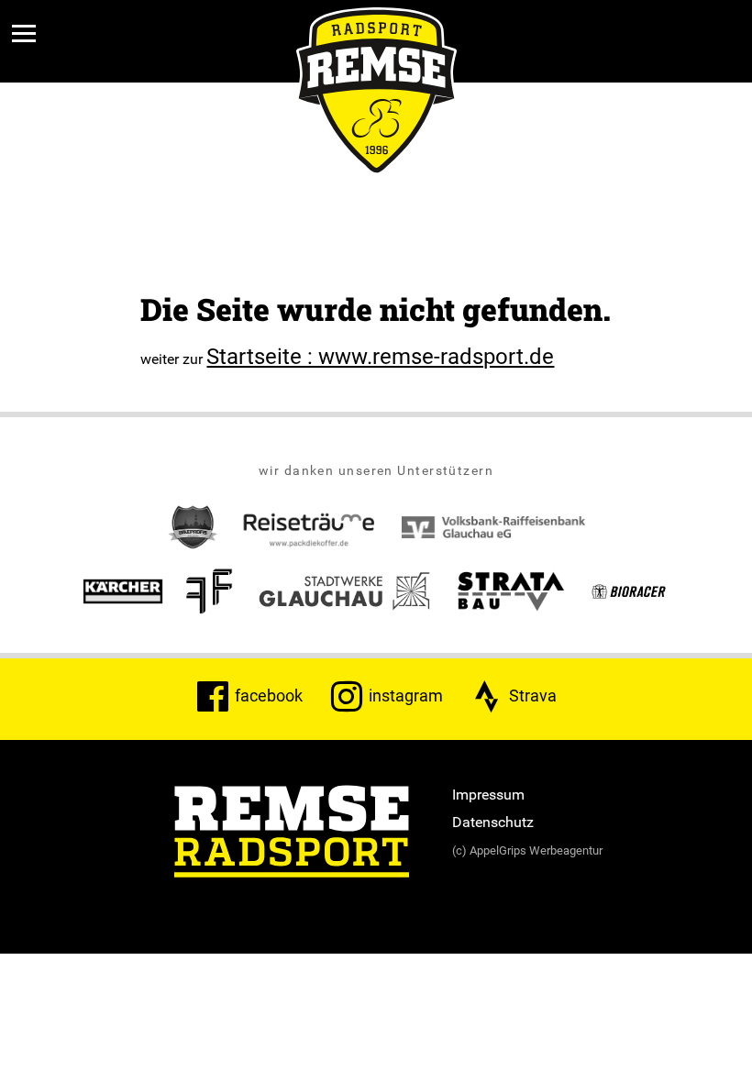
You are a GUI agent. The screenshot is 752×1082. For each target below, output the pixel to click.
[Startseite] (291, 833)
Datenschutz (493, 822)
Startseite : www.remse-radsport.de (380, 355)
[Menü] (24, 33)
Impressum (488, 794)
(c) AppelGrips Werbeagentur (527, 850)
